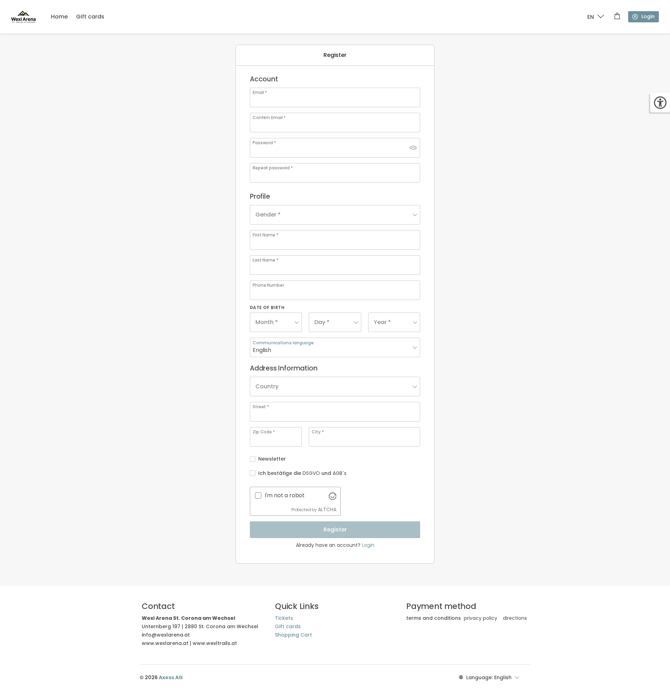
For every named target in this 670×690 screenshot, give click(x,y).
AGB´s (340, 473)
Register (335, 530)
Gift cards (90, 17)
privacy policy (480, 618)
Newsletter (272, 458)
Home (59, 17)
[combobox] (335, 215)
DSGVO (311, 473)
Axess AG (171, 677)
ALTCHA (327, 509)
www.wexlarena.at (165, 643)
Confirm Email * (269, 117)
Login (648, 16)
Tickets (284, 618)
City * (317, 432)
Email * (260, 92)
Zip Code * (264, 432)
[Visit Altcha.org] (332, 495)
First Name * (265, 235)
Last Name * (265, 260)
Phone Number (268, 285)
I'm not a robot (285, 495)
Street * (261, 407)
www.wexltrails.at (215, 643)
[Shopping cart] (617, 17)
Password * (264, 143)
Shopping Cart (293, 634)
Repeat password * (273, 168)
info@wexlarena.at (166, 634)
